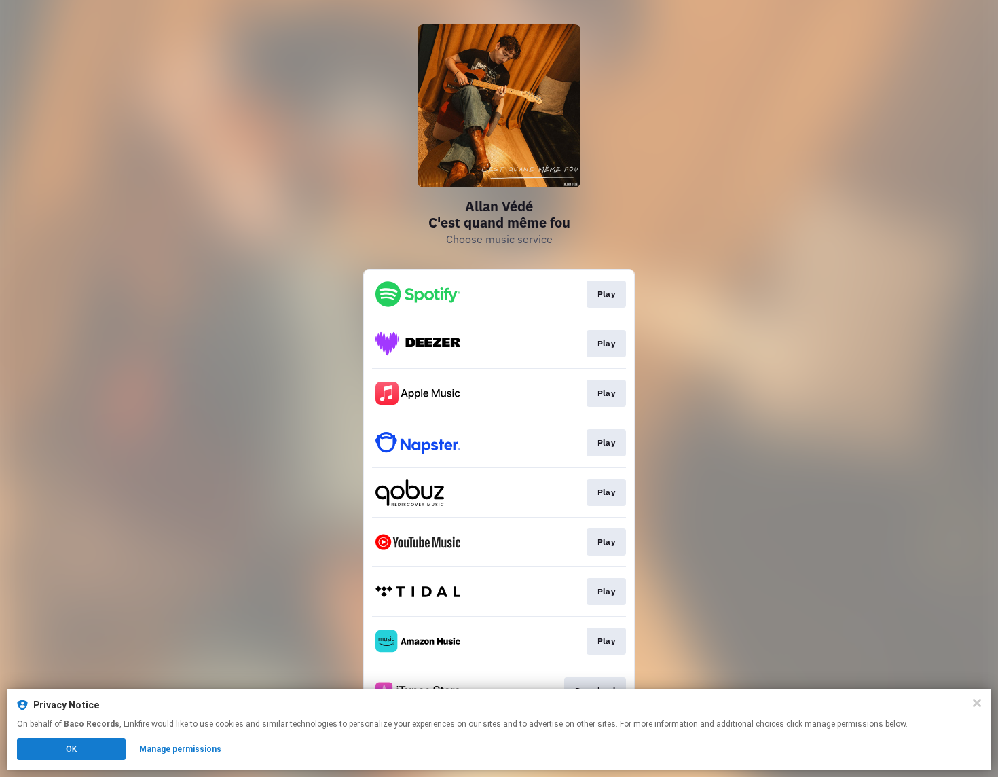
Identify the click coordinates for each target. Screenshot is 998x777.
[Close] (977, 703)
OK (71, 749)
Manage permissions (180, 749)
